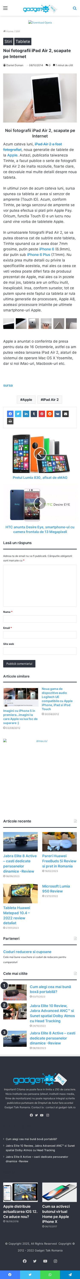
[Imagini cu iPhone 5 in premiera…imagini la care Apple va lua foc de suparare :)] (20, 697)
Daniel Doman (14, 65)
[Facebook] (10, 414)
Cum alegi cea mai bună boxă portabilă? (31, 1139)
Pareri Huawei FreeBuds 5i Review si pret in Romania (59, 861)
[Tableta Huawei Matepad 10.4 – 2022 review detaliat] (20, 893)
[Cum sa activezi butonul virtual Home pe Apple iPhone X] (59, 1192)
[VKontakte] (57, 414)
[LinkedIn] (26, 414)
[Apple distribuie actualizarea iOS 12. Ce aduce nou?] (20, 1192)
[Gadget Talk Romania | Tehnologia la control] (40, 8)
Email (7, 627)
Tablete (23, 41)
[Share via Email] (65, 414)
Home (9, 31)
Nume (8, 611)
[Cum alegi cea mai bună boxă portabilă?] (15, 992)
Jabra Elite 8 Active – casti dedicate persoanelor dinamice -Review (52, 1038)
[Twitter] (18, 414)
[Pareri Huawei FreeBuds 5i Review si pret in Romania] (59, 841)
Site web (8, 643)
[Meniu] (5, 9)
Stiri (17, 31)
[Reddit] (50, 414)
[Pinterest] (42, 414)
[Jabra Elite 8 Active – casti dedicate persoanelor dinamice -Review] (20, 841)
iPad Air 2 (51, 399)
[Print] (10, 421)
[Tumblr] (34, 414)
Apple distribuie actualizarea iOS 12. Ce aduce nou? (20, 1211)
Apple (27, 399)
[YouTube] (42, 1115)
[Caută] (75, 9)
